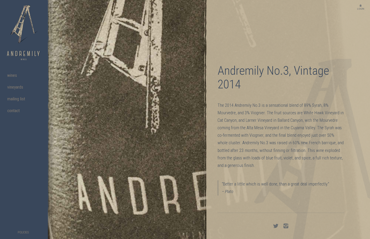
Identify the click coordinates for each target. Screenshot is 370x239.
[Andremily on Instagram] (286, 227)
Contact (13, 110)
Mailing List (16, 98)
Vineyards (15, 87)
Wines (12, 75)
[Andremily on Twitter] (276, 227)
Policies (23, 232)
